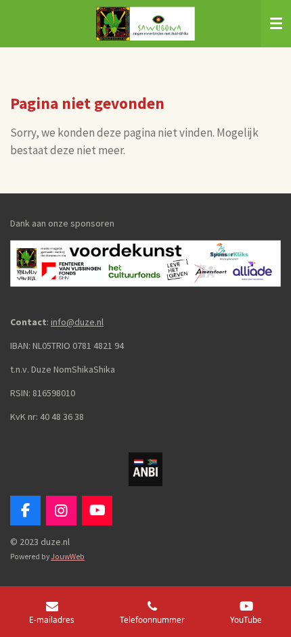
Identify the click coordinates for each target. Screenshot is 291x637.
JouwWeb (68, 556)
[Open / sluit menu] (276, 23)
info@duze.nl (77, 322)
